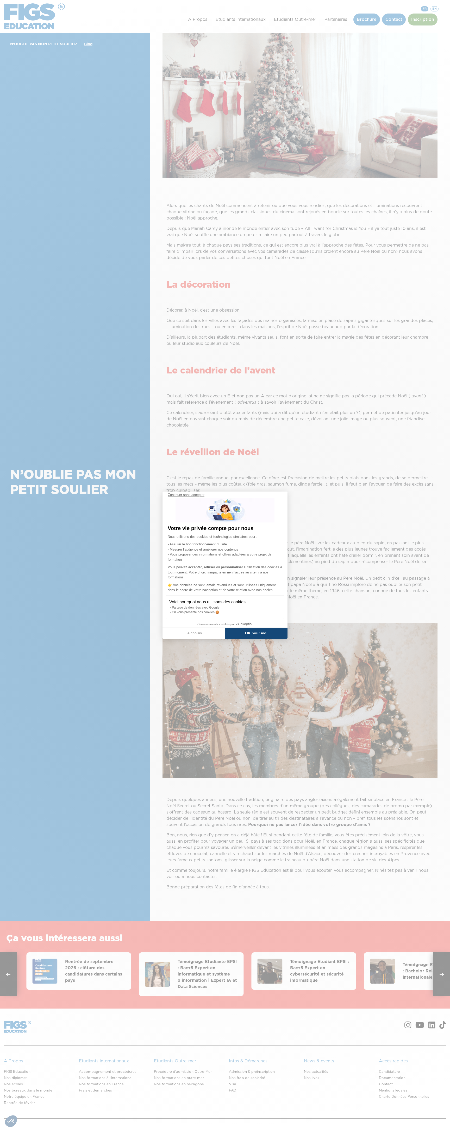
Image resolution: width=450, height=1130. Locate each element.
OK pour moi (256, 633)
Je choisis (194, 633)
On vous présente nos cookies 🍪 (195, 612)
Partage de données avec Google (196, 607)
